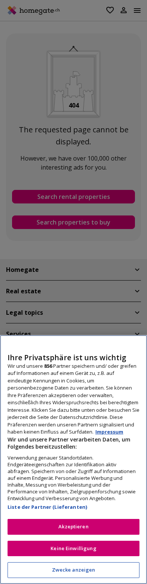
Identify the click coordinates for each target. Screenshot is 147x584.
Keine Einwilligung (73, 548)
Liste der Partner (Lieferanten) (47, 507)
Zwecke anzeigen (73, 569)
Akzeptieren (73, 526)
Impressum (109, 431)
